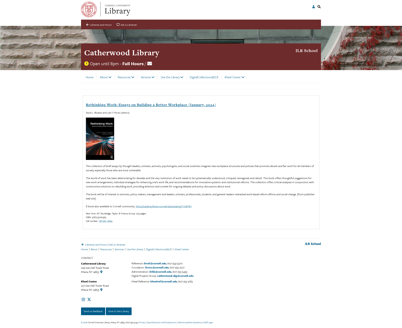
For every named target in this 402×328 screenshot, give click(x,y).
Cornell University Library (117, 9)
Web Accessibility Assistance (190, 322)
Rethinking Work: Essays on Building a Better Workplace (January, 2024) (151, 104)
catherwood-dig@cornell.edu (175, 276)
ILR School (307, 50)
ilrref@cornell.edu (155, 263)
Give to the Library (118, 311)
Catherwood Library (121, 52)
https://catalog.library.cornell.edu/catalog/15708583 (164, 206)
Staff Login (208, 322)
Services (146, 77)
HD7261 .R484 (105, 221)
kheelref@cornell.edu (163, 281)
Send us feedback (93, 311)
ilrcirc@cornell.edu (157, 267)
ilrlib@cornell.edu (160, 272)
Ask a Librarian (117, 244)
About (104, 77)
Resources (124, 77)
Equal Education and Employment (161, 322)
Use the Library (170, 77)
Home (89, 77)
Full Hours (133, 63)
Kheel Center (233, 77)
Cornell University (89, 9)
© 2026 (84, 322)
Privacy (142, 322)
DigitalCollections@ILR (204, 77)
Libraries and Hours (95, 244)
